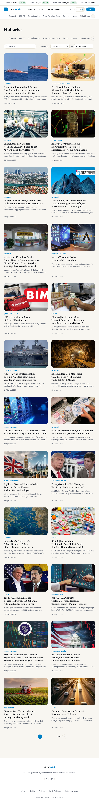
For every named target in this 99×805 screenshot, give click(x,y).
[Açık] (76, 9)
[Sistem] (83, 9)
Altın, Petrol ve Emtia (51, 16)
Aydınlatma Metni (71, 791)
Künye (23, 791)
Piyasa (74, 16)
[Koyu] (79, 9)
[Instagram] (52, 779)
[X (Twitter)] (46, 779)
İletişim (32, 791)
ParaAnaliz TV (57, 9)
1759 (59, 737)
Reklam (42, 791)
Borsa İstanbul (34, 16)
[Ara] (71, 9)
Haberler (31, 9)
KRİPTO (22, 16)
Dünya (66, 16)
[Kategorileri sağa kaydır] (93, 16)
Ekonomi (12, 16)
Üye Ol (90, 9)
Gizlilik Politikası (55, 791)
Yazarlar (41, 9)
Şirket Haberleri (86, 16)
